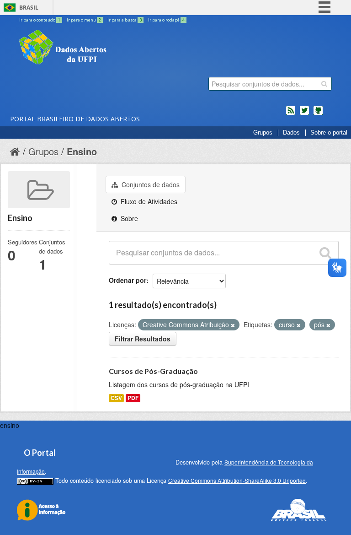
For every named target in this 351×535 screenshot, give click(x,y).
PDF (133, 398)
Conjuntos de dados (150, 184)
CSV (116, 398)
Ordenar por (127, 280)
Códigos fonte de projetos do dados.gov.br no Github (318, 114)
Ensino (82, 151)
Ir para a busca (124, 20)
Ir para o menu (84, 20)
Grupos (262, 133)
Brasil (28, 7)
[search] (324, 83)
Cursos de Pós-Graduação (153, 371)
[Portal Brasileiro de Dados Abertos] (117, 48)
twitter (304, 114)
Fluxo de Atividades (148, 201)
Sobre (128, 218)
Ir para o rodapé (166, 20)
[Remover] (233, 325)
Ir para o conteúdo (39, 20)
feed (290, 114)
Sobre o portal (328, 133)
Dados (291, 133)
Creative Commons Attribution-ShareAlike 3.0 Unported (237, 480)
